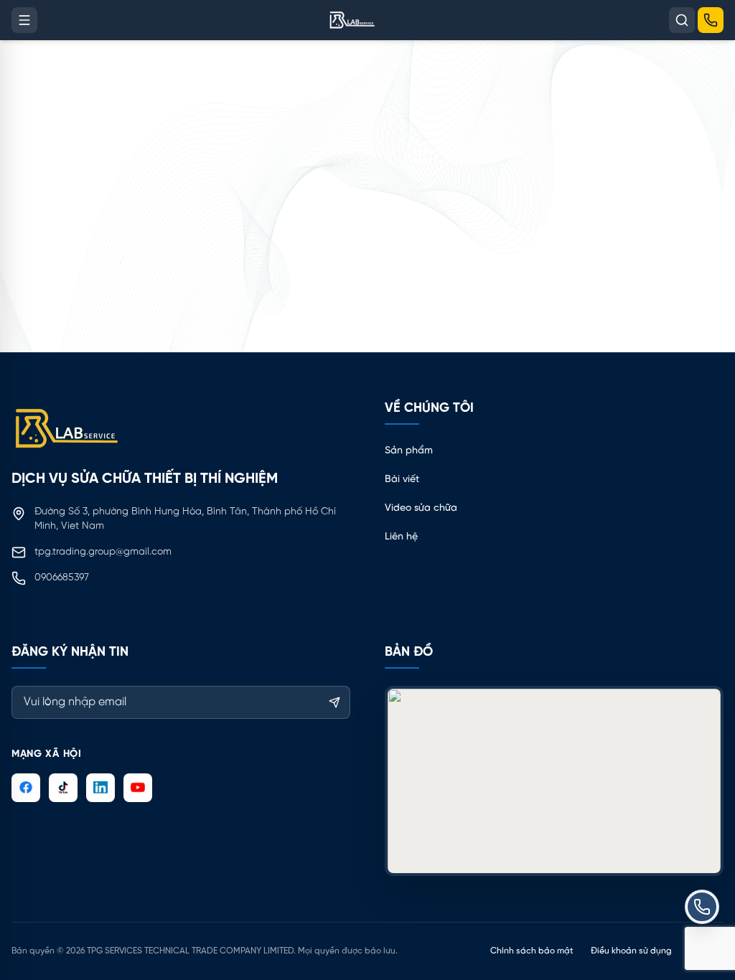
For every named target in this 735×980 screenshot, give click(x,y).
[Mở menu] (24, 20)
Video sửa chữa (421, 508)
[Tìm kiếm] (682, 20)
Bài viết (402, 479)
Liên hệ (401, 537)
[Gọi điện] (711, 20)
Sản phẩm (409, 451)
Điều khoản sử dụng (631, 951)
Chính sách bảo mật (532, 951)
